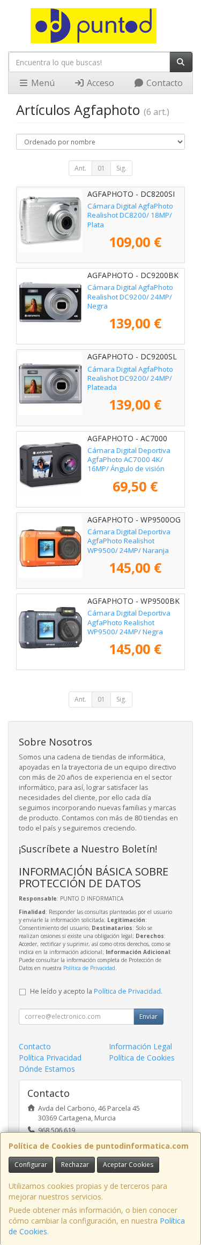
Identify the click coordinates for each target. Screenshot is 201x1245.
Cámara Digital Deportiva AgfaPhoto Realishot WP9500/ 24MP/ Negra (128, 622)
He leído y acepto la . (96, 991)
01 (101, 168)
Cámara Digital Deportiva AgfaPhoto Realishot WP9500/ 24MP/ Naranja (128, 541)
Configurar (30, 1164)
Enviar (148, 1016)
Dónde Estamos (47, 1069)
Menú (42, 83)
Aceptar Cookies (128, 1164)
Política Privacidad (50, 1057)
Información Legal (140, 1046)
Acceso (99, 83)
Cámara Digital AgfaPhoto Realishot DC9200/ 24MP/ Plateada (130, 378)
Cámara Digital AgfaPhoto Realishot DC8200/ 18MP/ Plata (130, 215)
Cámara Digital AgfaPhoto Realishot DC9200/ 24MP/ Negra (130, 296)
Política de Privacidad (89, 968)
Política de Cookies (142, 1057)
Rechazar (75, 1164)
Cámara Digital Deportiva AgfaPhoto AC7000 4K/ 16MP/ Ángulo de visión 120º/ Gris (128, 464)
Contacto (163, 83)
